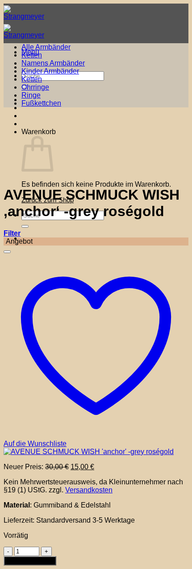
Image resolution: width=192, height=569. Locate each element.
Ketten (31, 55)
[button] (12, 233)
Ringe (31, 95)
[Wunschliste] (7, 251)
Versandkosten (89, 490)
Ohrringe (35, 87)
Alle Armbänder (46, 47)
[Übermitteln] (25, 226)
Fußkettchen (41, 103)
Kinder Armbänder (50, 71)
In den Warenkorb (30, 560)
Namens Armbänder (53, 63)
